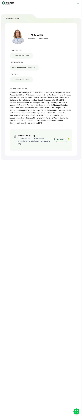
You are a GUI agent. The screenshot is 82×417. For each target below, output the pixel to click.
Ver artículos (61, 139)
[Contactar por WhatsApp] (76, 411)
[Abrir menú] (78, 3)
